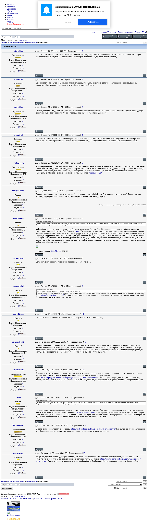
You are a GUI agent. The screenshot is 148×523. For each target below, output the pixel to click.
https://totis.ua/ (95, 173)
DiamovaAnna (18, 425)
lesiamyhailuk (18, 286)
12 (84, 370)
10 (83, 314)
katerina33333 (24, 40)
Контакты (14, 498)
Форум (3, 42)
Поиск (137, 32)
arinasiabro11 (18, 342)
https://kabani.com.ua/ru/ (84, 412)
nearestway (18, 453)
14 (85, 425)
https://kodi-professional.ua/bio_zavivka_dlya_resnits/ (93, 429)
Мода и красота (31, 42)
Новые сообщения (98, 32)
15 (84, 453)
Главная (4, 498)
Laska (18, 398)
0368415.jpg (56, 251)
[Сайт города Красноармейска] (13, 520)
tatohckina (18, 51)
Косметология (43, 42)
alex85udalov (18, 370)
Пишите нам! (19, 496)
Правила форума (125, 32)
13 (85, 398)
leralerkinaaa (18, 314)
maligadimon (18, 191)
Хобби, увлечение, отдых (16, 42)
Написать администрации (45, 498)
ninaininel (18, 79)
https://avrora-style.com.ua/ (52, 295)
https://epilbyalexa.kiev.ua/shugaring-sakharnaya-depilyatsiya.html (69, 377)
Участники (111, 32)
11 (85, 342)
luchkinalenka (18, 219)
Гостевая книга (26, 498)
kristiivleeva (18, 163)
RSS (144, 32)
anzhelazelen (18, 258)
